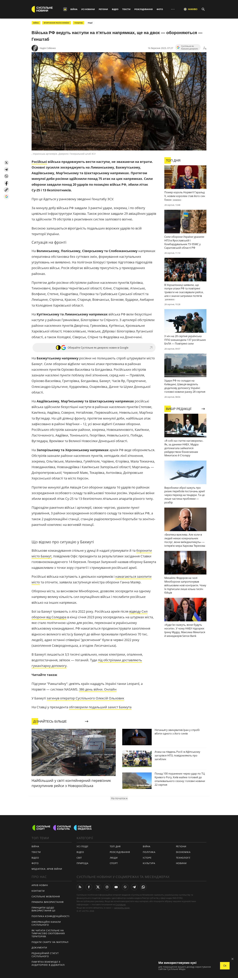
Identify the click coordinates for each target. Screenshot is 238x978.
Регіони (103, 9)
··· (173, 9)
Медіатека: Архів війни (47, 868)
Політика (149, 852)
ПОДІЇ (90, 23)
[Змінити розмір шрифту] (204, 48)
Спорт (114, 863)
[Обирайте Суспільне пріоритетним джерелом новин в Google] (6, 196)
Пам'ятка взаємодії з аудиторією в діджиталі (48, 963)
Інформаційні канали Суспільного (46, 923)
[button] (6, 162)
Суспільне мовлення (46, 896)
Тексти (126, 9)
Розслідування (143, 9)
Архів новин (40, 885)
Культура (149, 863)
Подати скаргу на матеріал (50, 942)
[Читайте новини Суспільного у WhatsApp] (143, 887)
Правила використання (48, 902)
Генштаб (78, 23)
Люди (114, 857)
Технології (183, 857)
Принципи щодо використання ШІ (43, 909)
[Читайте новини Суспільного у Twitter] (98, 887)
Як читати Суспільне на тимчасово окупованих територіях (48, 933)
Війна (73, 9)
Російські (39, 161)
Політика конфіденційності (50, 916)
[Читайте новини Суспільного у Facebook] (89, 887)
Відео (115, 9)
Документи (39, 947)
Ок (224, 965)
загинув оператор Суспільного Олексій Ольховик (85, 698)
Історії (147, 857)
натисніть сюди (122, 907)
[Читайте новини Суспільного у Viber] (125, 887)
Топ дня (115, 846)
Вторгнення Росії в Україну (56, 23)
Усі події (82, 846)
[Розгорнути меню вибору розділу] (65, 9)
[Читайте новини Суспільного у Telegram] (134, 887)
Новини (181, 863)
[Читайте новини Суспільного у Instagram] (107, 887)
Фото (160, 9)
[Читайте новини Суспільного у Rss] (80, 887)
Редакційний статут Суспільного (45, 955)
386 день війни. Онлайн (98, 689)
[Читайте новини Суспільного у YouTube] (116, 887)
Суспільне (120, 904)
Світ (79, 857)
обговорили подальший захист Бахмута (100, 707)
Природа (82, 863)
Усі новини (88, 9)
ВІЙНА (36, 23)
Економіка (183, 852)
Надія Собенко (48, 48)
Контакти (38, 890)
